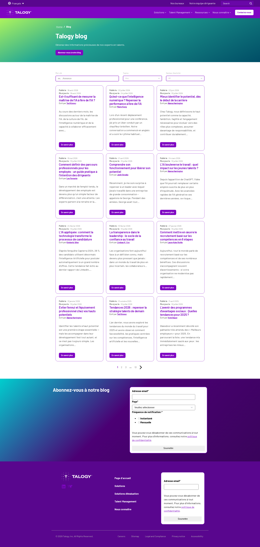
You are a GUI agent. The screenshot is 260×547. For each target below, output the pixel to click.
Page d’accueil (123, 478)
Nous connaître (221, 12)
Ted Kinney (71, 103)
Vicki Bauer (172, 318)
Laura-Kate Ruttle (175, 242)
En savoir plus (67, 144)
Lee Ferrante (71, 178)
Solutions (159, 12)
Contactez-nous (244, 12)
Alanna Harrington (175, 103)
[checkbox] (165, 420)
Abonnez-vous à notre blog (69, 52)
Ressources (201, 12)
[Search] (250, 3)
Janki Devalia (122, 175)
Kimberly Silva (72, 242)
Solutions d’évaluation (127, 493)
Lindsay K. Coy (123, 242)
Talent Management (179, 12)
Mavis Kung (122, 107)
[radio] (168, 418)
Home (59, 26)
